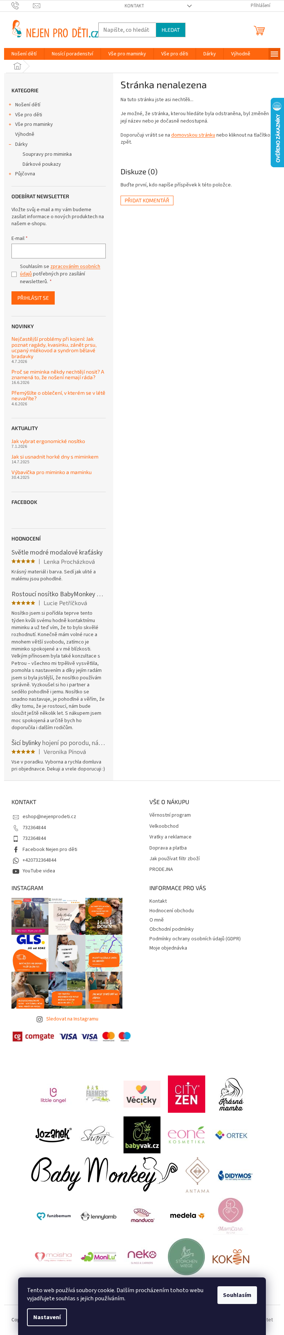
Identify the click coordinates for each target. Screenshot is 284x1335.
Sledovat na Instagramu (72, 1019)
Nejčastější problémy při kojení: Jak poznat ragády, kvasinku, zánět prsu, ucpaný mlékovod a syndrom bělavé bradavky (54, 347)
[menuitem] (24, 54)
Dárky (21, 144)
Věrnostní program (170, 815)
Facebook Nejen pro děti (50, 849)
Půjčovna (25, 174)
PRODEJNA (161, 869)
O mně (156, 920)
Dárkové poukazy (42, 164)
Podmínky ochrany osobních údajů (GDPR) (195, 939)
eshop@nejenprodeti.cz (49, 816)
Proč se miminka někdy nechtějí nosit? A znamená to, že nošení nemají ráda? (57, 374)
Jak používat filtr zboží (174, 858)
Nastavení (47, 1317)
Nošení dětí (27, 105)
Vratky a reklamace (170, 837)
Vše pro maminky (34, 124)
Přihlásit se (33, 298)
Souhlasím (237, 1295)
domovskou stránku (193, 135)
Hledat (171, 30)
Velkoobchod (164, 826)
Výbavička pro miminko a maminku (51, 472)
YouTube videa (39, 871)
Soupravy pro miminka (47, 154)
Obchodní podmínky (171, 929)
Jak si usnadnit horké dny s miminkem (54, 456)
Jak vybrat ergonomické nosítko (48, 441)
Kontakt (134, 6)
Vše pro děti (28, 115)
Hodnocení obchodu (171, 910)
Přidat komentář (147, 200)
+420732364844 (39, 860)
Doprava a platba (168, 848)
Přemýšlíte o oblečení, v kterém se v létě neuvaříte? (58, 395)
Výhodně (24, 134)
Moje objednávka (168, 948)
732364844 (34, 827)
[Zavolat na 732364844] (22, 5)
